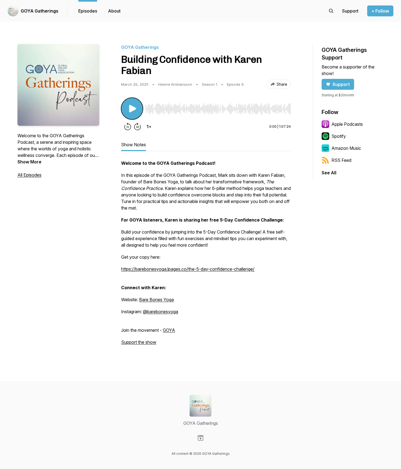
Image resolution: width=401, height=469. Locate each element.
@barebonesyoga (160, 311)
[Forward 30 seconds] (137, 126)
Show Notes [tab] (133, 144)
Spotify (338, 136)
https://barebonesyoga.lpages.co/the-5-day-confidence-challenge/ (188, 269)
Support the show (138, 342)
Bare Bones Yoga (156, 299)
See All (329, 172)
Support (341, 84)
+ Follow (380, 11)
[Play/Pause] (132, 109)
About (114, 11)
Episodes (87, 11)
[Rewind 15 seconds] (127, 126)
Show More (29, 162)
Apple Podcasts (347, 124)
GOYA (169, 330)
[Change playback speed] (148, 126)
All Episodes (29, 175)
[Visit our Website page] (200, 438)
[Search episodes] (331, 11)
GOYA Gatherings (39, 11)
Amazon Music (346, 148)
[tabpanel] (206, 255)
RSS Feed (341, 160)
